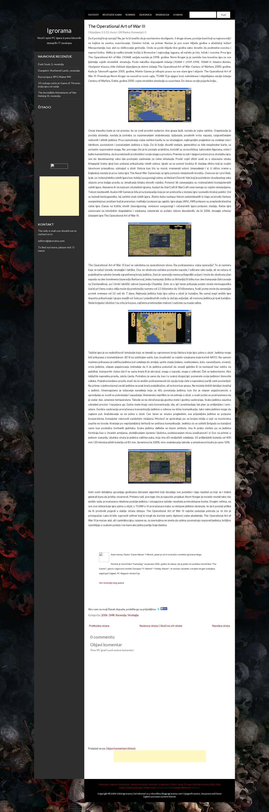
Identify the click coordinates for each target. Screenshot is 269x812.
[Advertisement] (59, 196)
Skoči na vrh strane (171, 625)
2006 (104, 615)
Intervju (153, 784)
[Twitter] (158, 609)
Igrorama (59, 30)
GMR (112, 615)
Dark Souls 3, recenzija (51, 64)
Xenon (172, 796)
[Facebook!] (163, 609)
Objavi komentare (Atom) (120, 748)
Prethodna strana (99, 625)
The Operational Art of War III (116, 26)
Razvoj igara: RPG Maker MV (54, 76)
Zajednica (145, 14)
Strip (180, 784)
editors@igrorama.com (51, 240)
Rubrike (130, 14)
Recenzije (124, 784)
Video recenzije (139, 784)
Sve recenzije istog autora (111, 583)
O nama (178, 14)
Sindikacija (162, 14)
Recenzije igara (112, 14)
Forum (188, 784)
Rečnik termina (201, 784)
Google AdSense (181, 787)
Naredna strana (221, 625)
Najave (113, 784)
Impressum (150, 787)
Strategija (133, 615)
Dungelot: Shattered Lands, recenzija (59, 70)
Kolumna (164, 784)
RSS (212, 784)
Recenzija (121, 615)
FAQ (218, 784)
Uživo (173, 784)
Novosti (93, 14)
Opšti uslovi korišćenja (130, 787)
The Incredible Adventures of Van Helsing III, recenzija (57, 94)
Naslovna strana (149, 625)
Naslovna (104, 784)
